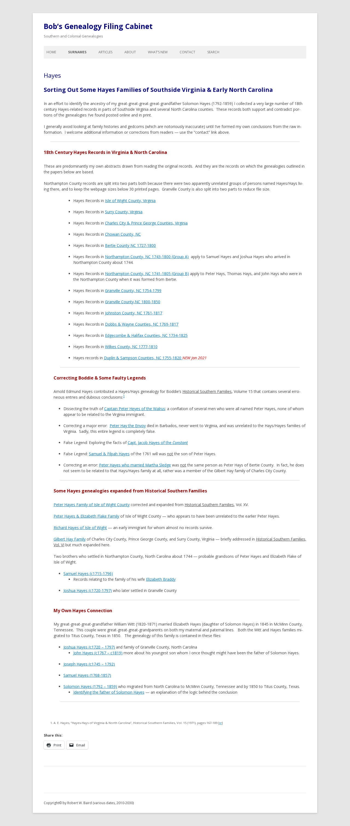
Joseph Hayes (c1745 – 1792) (89, 664)
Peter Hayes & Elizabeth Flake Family (86, 516)
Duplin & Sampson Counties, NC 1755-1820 (143, 357)
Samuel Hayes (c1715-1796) (88, 573)
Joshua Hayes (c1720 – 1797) (89, 647)
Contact (187, 52)
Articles (105, 52)
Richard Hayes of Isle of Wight (80, 527)
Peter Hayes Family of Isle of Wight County (92, 504)
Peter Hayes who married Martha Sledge (135, 465)
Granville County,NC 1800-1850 (132, 301)
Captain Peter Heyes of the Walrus (134, 408)
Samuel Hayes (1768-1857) (87, 675)
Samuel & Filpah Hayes (109, 453)
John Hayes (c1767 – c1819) (97, 652)
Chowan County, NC (123, 234)
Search (213, 52)
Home (51, 52)
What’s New (158, 52)
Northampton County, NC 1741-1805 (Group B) (147, 273)
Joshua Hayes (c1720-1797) (87, 590)
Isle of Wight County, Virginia (130, 200)
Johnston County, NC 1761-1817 (133, 313)
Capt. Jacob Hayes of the (158, 442)
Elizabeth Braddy (161, 579)
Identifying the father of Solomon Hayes (108, 692)
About (130, 52)
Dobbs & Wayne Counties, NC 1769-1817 (141, 324)
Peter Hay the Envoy (128, 425)
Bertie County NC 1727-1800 (130, 245)
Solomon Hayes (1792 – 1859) (90, 686)
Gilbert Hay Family (70, 539)
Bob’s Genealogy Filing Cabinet (98, 26)
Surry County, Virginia (123, 211)
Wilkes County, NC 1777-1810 (131, 346)
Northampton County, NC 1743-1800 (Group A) (147, 256)
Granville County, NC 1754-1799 (133, 290)
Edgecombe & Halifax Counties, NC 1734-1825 (146, 335)
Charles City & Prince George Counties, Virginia (146, 223)
